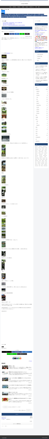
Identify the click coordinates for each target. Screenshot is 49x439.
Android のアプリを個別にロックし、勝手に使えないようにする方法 (41, 70)
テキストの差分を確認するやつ (13, 15)
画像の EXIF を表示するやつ (37, 15)
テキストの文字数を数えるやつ (5, 15)
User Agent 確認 (42, 14)
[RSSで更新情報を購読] (20, 358)
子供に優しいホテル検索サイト (12, 14)
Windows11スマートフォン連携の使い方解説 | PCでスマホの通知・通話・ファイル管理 (42, 73)
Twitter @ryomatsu (40, 54)
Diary (3, 346)
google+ (45, 30)
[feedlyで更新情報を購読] (18, 358)
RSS (38, 60)
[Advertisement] (17, 46)
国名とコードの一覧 (44, 15)
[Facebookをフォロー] (17, 358)
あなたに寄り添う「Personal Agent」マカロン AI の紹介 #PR (12, 22)
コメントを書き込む (17, 423)
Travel (5, 348)
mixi (35, 31)
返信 (31, 421)
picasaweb (8, 53)
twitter (36, 30)
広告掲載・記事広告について (39, 47)
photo (3, 348)
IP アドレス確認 (37, 14)
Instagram (38, 30)
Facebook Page (39, 56)
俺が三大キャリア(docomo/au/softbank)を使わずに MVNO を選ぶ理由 (14, 25)
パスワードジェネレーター (21, 15)
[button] (27, 34)
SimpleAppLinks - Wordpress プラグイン (22, 14)
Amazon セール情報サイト (4, 14)
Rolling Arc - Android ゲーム (31, 14)
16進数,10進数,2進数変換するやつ (29, 15)
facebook (42, 30)
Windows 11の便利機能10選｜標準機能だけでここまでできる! (41, 67)
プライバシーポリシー (38, 48)
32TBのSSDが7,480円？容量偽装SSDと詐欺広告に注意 (41, 81)
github (38, 31)
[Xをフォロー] (15, 358)
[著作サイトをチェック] (13, 358)
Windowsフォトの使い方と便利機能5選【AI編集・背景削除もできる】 (41, 78)
